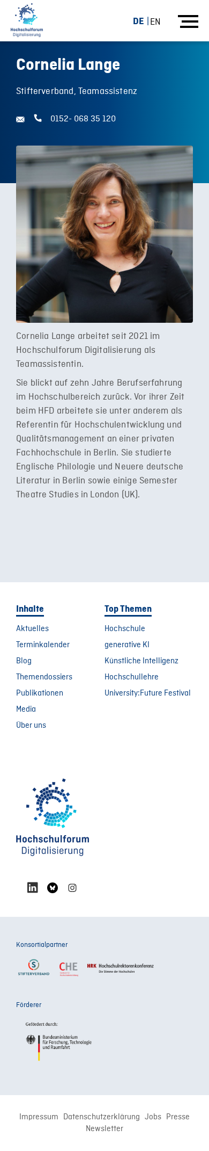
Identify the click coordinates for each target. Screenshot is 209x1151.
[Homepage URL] (27, 20)
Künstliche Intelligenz (141, 661)
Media (26, 709)
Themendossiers (44, 677)
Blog (24, 661)
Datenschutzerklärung (101, 1117)
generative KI (127, 645)
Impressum (38, 1117)
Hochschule (124, 629)
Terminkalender (43, 645)
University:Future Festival (147, 693)
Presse (178, 1117)
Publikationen (39, 693)
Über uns (31, 725)
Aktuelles (32, 629)
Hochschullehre (131, 677)
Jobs (153, 1117)
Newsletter (104, 1129)
